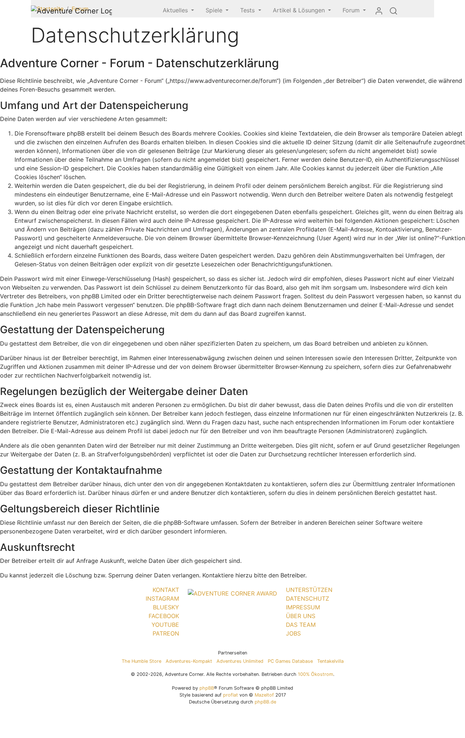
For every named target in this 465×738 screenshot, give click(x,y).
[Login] (379, 10)
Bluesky (166, 607)
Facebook (164, 616)
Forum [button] (352, 10)
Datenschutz (307, 598)
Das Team (301, 624)
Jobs (293, 633)
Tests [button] (248, 10)
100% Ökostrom (315, 674)
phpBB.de (265, 702)
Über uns (300, 616)
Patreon (166, 633)
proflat (230, 695)
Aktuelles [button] (176, 10)
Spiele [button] (215, 10)
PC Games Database (290, 661)
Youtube (165, 624)
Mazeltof (264, 695)
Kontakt (166, 589)
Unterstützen (309, 589)
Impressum (303, 607)
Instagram (162, 598)
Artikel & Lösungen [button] (300, 10)
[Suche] (393, 10)
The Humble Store (141, 661)
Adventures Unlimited (240, 661)
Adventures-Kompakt (189, 661)
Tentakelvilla (330, 661)
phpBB (206, 688)
